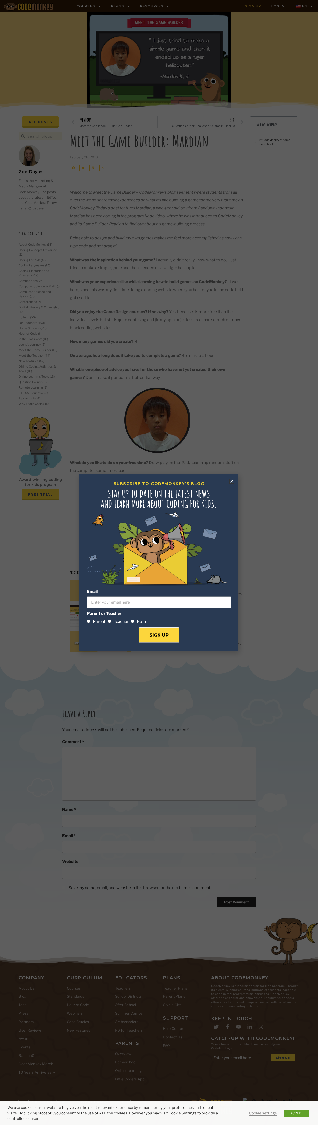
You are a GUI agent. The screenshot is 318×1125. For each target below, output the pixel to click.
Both (141, 621)
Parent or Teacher (104, 613)
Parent (99, 621)
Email (92, 591)
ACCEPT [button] (296, 1113)
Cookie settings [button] (263, 1113)
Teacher (121, 621)
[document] (159, 562)
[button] (232, 481)
